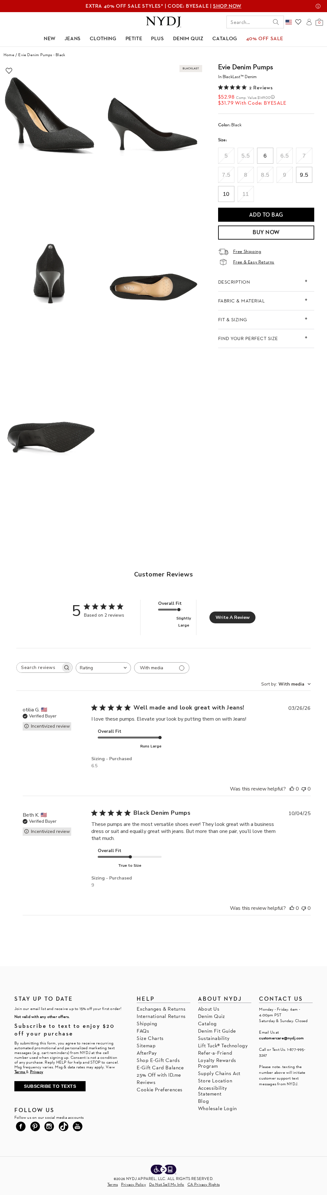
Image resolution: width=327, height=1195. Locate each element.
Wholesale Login (217, 1108)
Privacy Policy (133, 1184)
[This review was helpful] (292, 788)
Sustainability (213, 1038)
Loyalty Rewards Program (217, 1063)
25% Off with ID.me (159, 1075)
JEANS (73, 38)
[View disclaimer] (318, 6)
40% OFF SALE (264, 38)
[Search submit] (275, 22)
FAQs (143, 1031)
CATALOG (224, 38)
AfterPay (147, 1053)
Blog (203, 1101)
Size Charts (150, 1038)
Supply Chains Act (219, 1073)
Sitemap (146, 1045)
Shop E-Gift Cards (158, 1060)
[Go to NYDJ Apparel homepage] (163, 22)
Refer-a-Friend (215, 1053)
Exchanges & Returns (161, 1009)
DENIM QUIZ (188, 38)
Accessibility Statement (212, 1091)
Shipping (147, 1023)
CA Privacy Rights (203, 1184)
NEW (50, 38)
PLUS (157, 38)
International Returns (161, 1016)
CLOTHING (103, 38)
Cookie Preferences (160, 1089)
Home (9, 54)
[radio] (226, 156)
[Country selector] (288, 22)
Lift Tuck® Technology (223, 1045)
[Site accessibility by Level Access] (163, 1170)
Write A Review (233, 617)
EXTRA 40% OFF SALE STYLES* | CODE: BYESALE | (163, 6)
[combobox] (103, 667)
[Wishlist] (298, 22)
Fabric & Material (241, 301)
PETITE (133, 38)
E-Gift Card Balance (160, 1067)
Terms (112, 1184)
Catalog (207, 1023)
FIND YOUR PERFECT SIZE (248, 338)
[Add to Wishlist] (9, 71)
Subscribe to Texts (50, 1086)
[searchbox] (39, 667)
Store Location (215, 1080)
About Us (209, 1009)
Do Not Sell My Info (166, 1184)
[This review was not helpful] (303, 788)
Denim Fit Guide (217, 1031)
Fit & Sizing (232, 319)
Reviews (146, 1082)
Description (234, 282)
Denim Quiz (211, 1016)
